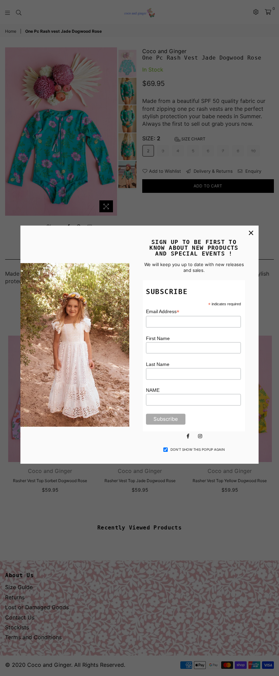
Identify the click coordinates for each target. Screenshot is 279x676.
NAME (153, 390)
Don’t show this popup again (197, 449)
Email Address (162, 312)
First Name (158, 338)
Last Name (157, 364)
